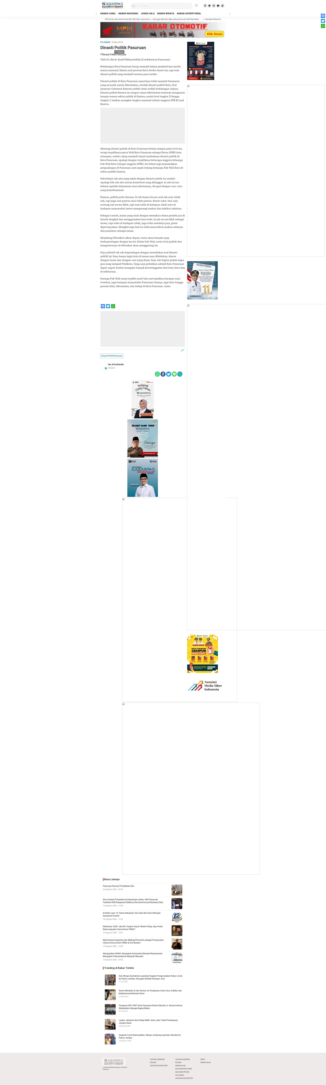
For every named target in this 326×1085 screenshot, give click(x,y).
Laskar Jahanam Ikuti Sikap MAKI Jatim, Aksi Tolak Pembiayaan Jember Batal (148, 1022)
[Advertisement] (142, 126)
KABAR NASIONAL (128, 13)
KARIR (202, 1059)
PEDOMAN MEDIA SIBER (183, 1069)
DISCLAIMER (179, 1075)
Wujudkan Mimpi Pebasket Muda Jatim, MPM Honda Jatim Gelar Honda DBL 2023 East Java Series (221, 19)
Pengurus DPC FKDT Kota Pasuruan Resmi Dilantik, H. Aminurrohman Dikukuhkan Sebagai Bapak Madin (150, 1007)
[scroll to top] (313, 1080)
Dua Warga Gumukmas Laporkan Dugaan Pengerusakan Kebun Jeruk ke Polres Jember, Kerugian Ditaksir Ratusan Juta (150, 977)
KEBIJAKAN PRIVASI (182, 1072)
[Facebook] (322, 15)
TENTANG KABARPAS (157, 1059)
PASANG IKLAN (180, 1065)
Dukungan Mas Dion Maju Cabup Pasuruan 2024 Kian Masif (153, 19)
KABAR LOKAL (108, 13)
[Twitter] (322, 20)
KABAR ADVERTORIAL (189, 13)
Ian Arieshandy (116, 364)
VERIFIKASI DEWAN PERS (159, 1065)
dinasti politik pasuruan (111, 356)
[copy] (179, 374)
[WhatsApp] (322, 26)
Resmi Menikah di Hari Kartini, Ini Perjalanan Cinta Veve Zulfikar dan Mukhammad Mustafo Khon (150, 992)
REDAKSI (153, 1062)
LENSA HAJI (148, 13)
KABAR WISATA (165, 13)
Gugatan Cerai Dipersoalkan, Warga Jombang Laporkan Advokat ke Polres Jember (150, 1036)
